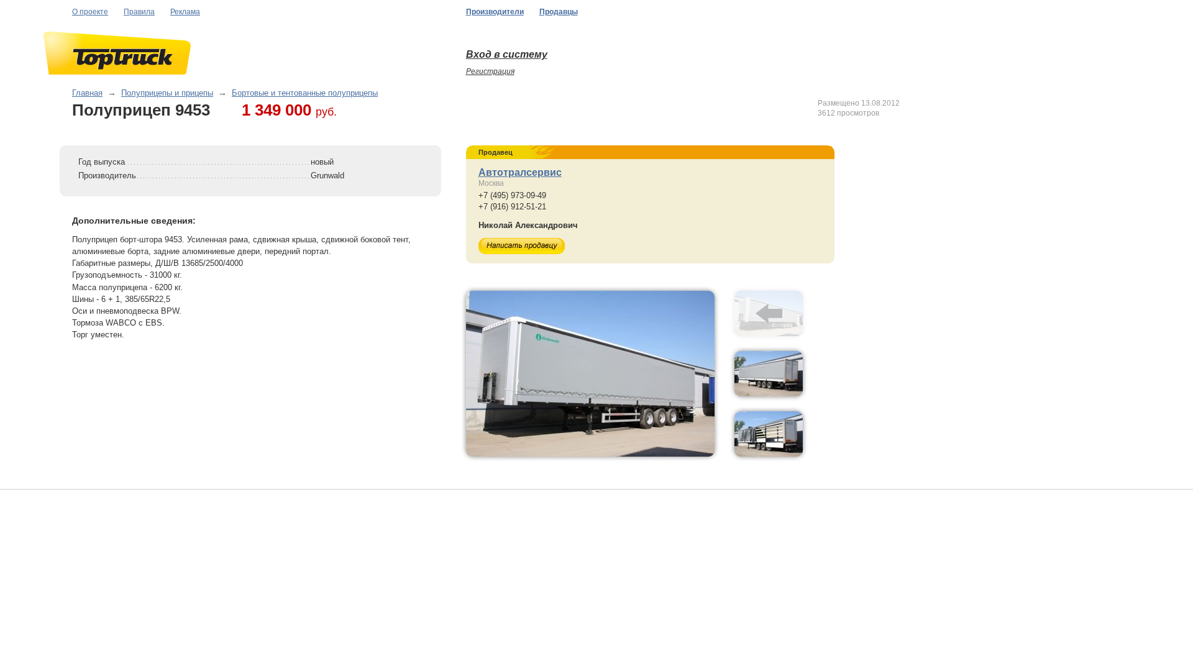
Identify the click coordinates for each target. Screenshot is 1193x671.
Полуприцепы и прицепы (167, 93)
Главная (87, 93)
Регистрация (490, 71)
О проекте (90, 11)
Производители (495, 11)
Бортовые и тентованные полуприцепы (305, 93)
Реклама (185, 11)
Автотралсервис (520, 172)
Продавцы (558, 11)
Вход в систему (506, 54)
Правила (139, 11)
